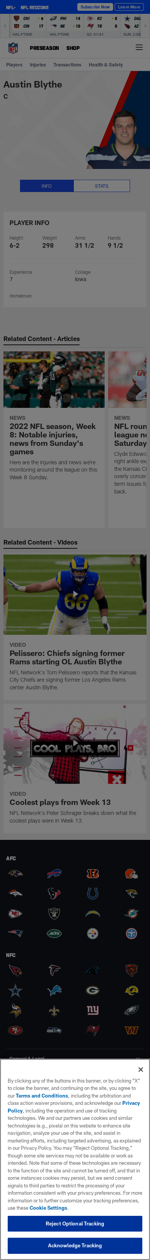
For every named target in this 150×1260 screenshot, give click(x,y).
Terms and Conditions (42, 1096)
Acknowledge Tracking (75, 1245)
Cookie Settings (48, 1208)
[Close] (140, 1069)
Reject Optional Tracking (75, 1223)
